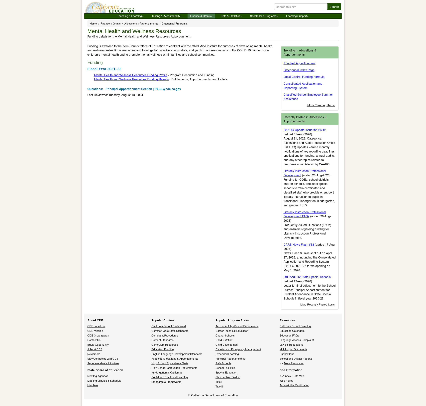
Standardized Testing (227, 377)
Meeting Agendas (97, 376)
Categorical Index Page (299, 70)
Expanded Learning (227, 354)
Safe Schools (223, 363)
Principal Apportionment (300, 63)
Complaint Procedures (164, 335)
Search (334, 6)
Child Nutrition (223, 340)
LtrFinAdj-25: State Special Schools (307, 276)
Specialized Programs (263, 16)
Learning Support (296, 16)
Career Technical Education (231, 331)
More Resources (294, 363)
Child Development (226, 344)
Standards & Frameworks (166, 382)
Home (93, 23)
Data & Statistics (230, 16)
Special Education (226, 372)
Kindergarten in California (166, 372)
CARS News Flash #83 (299, 244)
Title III (219, 386)
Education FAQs (289, 335)
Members (92, 385)
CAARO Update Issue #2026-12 (305, 130)
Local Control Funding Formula (304, 76)
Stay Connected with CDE (102, 358)
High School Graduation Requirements (174, 368)
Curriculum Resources (164, 344)
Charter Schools (225, 335)
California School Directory (295, 326)
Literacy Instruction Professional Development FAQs (305, 214)
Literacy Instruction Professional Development (305, 172)
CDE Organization (98, 335)
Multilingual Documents (293, 349)
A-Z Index (285, 376)
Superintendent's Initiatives (103, 363)
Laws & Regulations (291, 344)
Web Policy (286, 380)
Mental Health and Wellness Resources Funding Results (131, 79)
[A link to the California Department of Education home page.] (109, 7)
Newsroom (93, 354)
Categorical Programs (174, 23)
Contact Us (94, 340)
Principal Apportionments (230, 358)
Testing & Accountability (166, 16)
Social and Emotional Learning (169, 377)
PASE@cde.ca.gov (168, 89)
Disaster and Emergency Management (238, 349)
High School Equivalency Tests (169, 363)
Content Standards (162, 340)
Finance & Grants (200, 16)
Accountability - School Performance (236, 326)
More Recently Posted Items (317, 304)
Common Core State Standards (169, 331)
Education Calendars (292, 331)
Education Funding (162, 349)
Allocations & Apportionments (141, 23)
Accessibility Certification (294, 385)
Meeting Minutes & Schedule (104, 380)
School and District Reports (296, 358)
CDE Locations (96, 326)
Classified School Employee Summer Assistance (308, 96)
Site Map (299, 376)
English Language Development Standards (176, 354)
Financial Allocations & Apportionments (174, 358)
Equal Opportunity (98, 344)
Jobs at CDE (94, 349)
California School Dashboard (168, 326)
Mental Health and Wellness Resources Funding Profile (130, 75)
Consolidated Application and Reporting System (303, 85)
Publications (287, 354)
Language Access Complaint (297, 340)
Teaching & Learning (129, 16)
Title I (218, 382)
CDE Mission (95, 331)
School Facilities (225, 368)
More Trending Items (321, 105)
